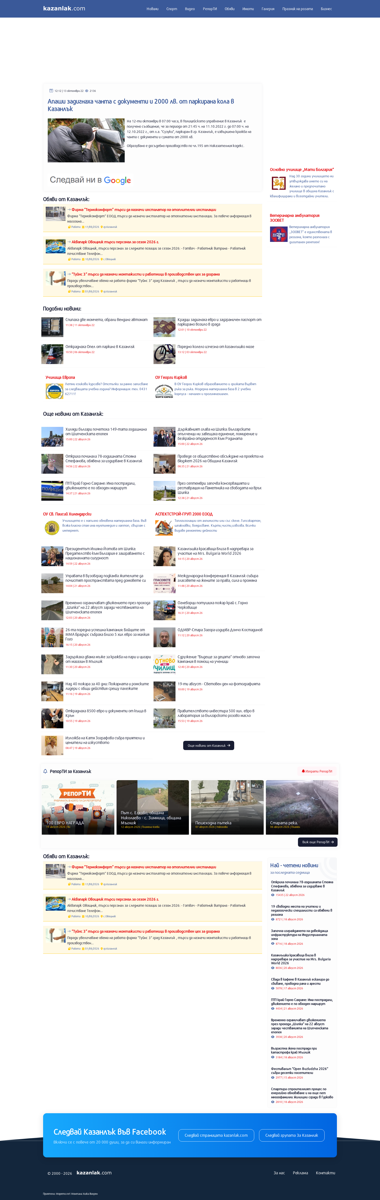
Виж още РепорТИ (316, 842)
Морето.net (63, 1193)
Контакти (325, 1172)
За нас (279, 1172)
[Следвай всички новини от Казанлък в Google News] (90, 177)
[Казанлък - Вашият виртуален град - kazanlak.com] (64, 8)
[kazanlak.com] (94, 1173)
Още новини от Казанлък (207, 745)
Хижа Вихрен (90, 1193)
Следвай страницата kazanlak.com (216, 1135)
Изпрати (318, 771)
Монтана (76, 1193)
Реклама (300, 1172)
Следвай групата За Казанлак (291, 1135)
